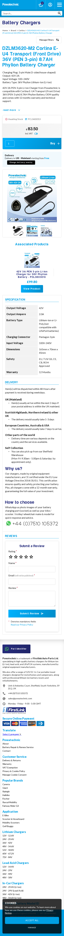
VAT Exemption (10, 767)
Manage (32, 927)
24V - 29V (7, 870)
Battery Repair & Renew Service (18, 747)
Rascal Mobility (9, 802)
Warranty (6, 764)
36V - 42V (7, 842)
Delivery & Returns (11, 760)
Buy (52, 143)
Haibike (6, 795)
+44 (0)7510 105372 (18, 693)
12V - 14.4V (8, 866)
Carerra (6, 784)
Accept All (32, 920)
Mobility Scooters (11, 822)
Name (11, 563)
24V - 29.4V (8, 839)
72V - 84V (7, 857)
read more (9, 110)
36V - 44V (7, 874)
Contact (6, 750)
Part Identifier (19, 649)
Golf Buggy (7, 826)
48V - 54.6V (8, 846)
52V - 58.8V (8, 850)
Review (12, 587)
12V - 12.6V (8, 835)
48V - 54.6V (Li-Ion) (11, 897)
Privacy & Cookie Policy (13, 771)
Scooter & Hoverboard (13, 819)
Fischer (5, 798)
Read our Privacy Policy (22, 624)
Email (20, 575)
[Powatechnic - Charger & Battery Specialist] (10, 4)
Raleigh (6, 791)
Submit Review (29, 613)
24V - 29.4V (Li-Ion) (11, 887)
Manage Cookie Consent (14, 774)
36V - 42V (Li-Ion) (11, 894)
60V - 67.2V (8, 853)
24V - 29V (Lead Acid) (12, 890)
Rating (11, 551)
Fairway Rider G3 (10, 805)
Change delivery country (21, 162)
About (5, 743)
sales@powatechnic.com (20, 698)
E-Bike (5, 815)
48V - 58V (7, 877)
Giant (5, 788)
